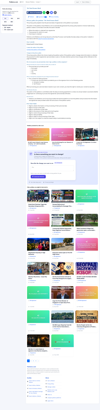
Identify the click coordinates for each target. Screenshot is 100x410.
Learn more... (8, 15)
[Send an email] (51, 12)
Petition (31, 17)
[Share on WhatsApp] (44, 12)
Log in (77, 2)
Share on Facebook (35, 12)
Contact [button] (38, 2)
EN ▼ (22, 2)
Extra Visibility (55, 17)
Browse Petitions (30, 2)
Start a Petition (86, 2)
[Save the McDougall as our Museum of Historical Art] (62, 137)
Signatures (42, 17)
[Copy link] (55, 12)
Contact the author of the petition (36, 49)
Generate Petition (39, 176)
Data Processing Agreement (46, 38)
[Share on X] (47, 12)
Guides (29, 378)
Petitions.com (13, 2)
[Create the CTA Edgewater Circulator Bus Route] (86, 137)
